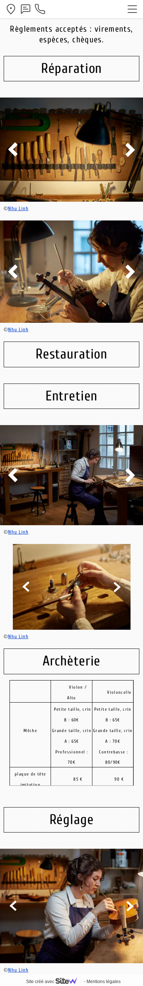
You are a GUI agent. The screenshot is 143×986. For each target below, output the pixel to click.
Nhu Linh (18, 208)
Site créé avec (40, 981)
